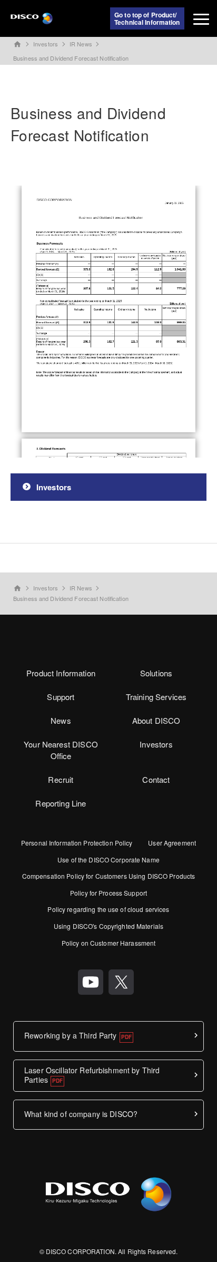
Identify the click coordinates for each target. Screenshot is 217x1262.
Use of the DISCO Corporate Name (108, 859)
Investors (45, 44)
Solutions (156, 672)
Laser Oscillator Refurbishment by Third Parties (92, 1074)
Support (60, 696)
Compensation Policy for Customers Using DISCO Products (108, 875)
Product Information (60, 672)
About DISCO (156, 720)
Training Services (156, 696)
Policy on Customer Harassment (108, 942)
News (61, 720)
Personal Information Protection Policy (77, 842)
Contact (156, 779)
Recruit (60, 779)
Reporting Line (60, 803)
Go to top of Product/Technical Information (147, 18)
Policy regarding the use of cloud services (108, 909)
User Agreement (172, 842)
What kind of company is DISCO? (80, 1114)
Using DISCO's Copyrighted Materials (108, 925)
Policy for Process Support (108, 892)
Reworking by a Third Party (70, 1035)
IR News (81, 44)
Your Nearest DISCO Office (61, 750)
